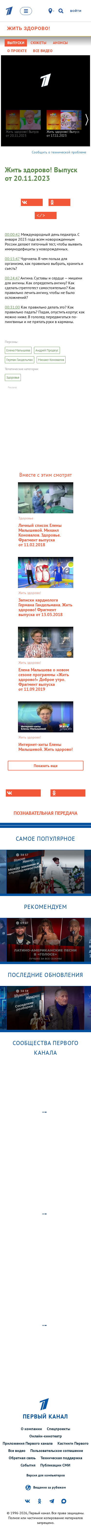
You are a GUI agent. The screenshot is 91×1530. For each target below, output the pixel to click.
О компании (31, 1428)
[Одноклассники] (59, 202)
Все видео (16, 1450)
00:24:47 (12, 278)
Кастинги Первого (73, 1443)
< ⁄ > (41, 215)
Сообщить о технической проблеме (59, 152)
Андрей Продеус (46, 350)
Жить (28, 28)
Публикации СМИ (55, 1465)
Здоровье (12, 377)
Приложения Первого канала (28, 1443)
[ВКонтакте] (32, 202)
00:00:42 (12, 234)
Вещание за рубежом (49, 1487)
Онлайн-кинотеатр (45, 1436)
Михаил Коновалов (51, 360)
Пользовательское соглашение (56, 1450)
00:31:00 (12, 307)
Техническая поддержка (61, 1457)
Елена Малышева (18, 350)
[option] (23, 121)
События (28, 1465)
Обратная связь (22, 1457)
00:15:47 (12, 258)
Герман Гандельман (19, 360)
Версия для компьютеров (45, 1475)
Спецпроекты (58, 1428)
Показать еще (46, 765)
